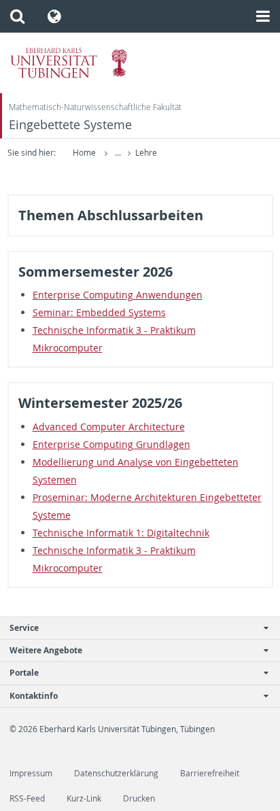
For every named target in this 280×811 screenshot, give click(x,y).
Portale (24, 672)
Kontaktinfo (34, 696)
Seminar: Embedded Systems (99, 312)
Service (24, 628)
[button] (17, 16)
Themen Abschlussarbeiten (110, 215)
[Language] (54, 16)
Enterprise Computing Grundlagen (111, 444)
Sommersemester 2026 (95, 271)
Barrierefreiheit (209, 773)
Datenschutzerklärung (116, 773)
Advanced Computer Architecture (109, 426)
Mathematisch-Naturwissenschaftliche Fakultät (95, 107)
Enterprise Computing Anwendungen (118, 294)
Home (84, 152)
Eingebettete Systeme (70, 125)
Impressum (31, 773)
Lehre (146, 152)
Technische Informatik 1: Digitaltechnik (121, 532)
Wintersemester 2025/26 (100, 403)
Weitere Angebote (46, 650)
